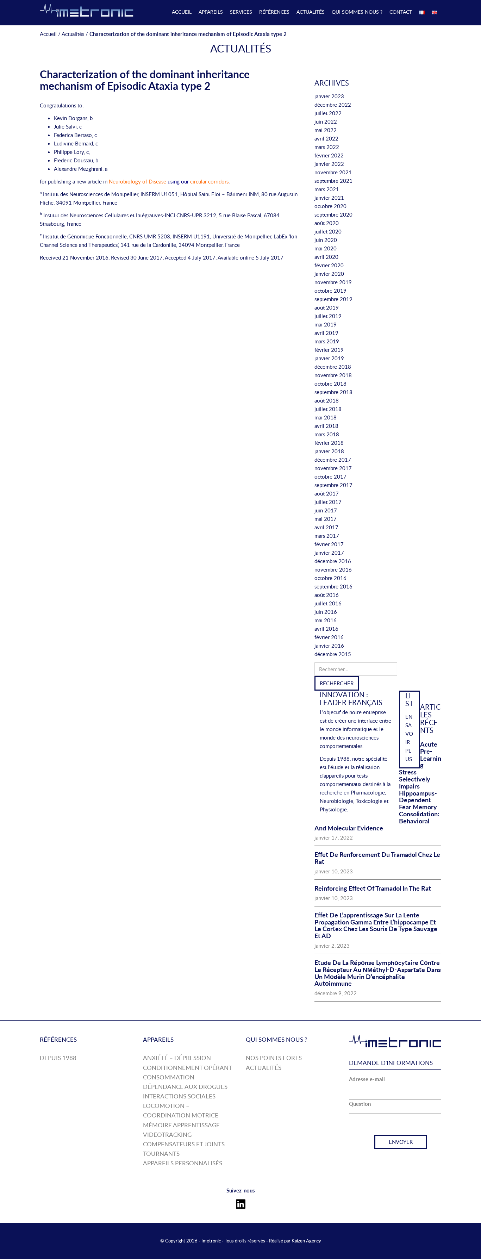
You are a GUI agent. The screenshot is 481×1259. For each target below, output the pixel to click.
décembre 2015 (332, 653)
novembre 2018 (333, 375)
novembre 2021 (333, 172)
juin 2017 (325, 510)
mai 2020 (325, 248)
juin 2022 (325, 121)
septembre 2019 (333, 299)
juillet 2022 (328, 113)
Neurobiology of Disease (137, 181)
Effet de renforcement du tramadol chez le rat (377, 858)
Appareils (211, 12)
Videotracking (167, 1134)
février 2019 (329, 349)
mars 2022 (326, 146)
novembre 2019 (333, 282)
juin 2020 (325, 239)
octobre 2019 (330, 290)
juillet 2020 (328, 231)
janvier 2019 (329, 358)
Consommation (168, 1077)
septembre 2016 (333, 586)
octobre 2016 (330, 577)
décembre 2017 (332, 459)
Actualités (310, 12)
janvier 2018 (329, 451)
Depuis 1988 (58, 1058)
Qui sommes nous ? (357, 12)
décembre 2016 (332, 561)
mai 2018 (325, 417)
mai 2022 (325, 129)
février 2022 (329, 155)
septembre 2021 (333, 180)
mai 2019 (325, 324)
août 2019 (326, 307)
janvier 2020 (329, 273)
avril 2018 (326, 425)
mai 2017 (325, 518)
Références (274, 12)
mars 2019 (326, 341)
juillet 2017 (328, 501)
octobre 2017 (330, 476)
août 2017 (326, 493)
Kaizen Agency (306, 1241)
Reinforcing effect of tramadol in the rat (372, 888)
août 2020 (326, 222)
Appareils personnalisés (182, 1163)
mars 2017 (326, 535)
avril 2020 (326, 256)
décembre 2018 (332, 366)
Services (241, 12)
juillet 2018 (328, 408)
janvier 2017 (329, 552)
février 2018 (329, 442)
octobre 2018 (330, 383)
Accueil (182, 12)
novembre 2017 (333, 468)
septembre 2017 (333, 484)
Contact (400, 12)
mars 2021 (326, 189)
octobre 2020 (330, 206)
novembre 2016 (333, 569)
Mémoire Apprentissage (181, 1125)
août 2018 (326, 400)
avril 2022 (326, 138)
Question (360, 1104)
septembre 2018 (333, 391)
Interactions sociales (179, 1096)
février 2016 (329, 637)
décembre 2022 (332, 104)
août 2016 (326, 594)
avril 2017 (326, 527)
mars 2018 (326, 434)
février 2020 (329, 265)
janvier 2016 (329, 645)
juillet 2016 (328, 603)
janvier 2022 (329, 163)
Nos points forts (274, 1058)
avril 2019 (326, 332)
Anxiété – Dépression (177, 1058)
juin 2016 (325, 611)
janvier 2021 (329, 197)
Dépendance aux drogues (185, 1087)
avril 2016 (326, 628)
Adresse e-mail (367, 1079)
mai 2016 (325, 620)
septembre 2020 (333, 214)
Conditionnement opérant (187, 1068)
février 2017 (329, 544)
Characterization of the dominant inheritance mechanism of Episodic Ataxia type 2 (145, 80)
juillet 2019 (328, 315)
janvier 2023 (329, 96)
